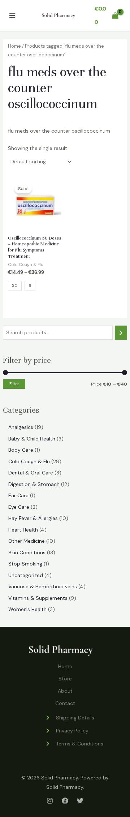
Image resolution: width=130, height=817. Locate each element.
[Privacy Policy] (66, 730)
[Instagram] (50, 800)
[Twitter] (80, 800)
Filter (14, 383)
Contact (65, 703)
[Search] (121, 333)
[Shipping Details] (69, 717)
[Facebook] (65, 800)
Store (65, 678)
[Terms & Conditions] (74, 743)
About (65, 691)
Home (14, 46)
